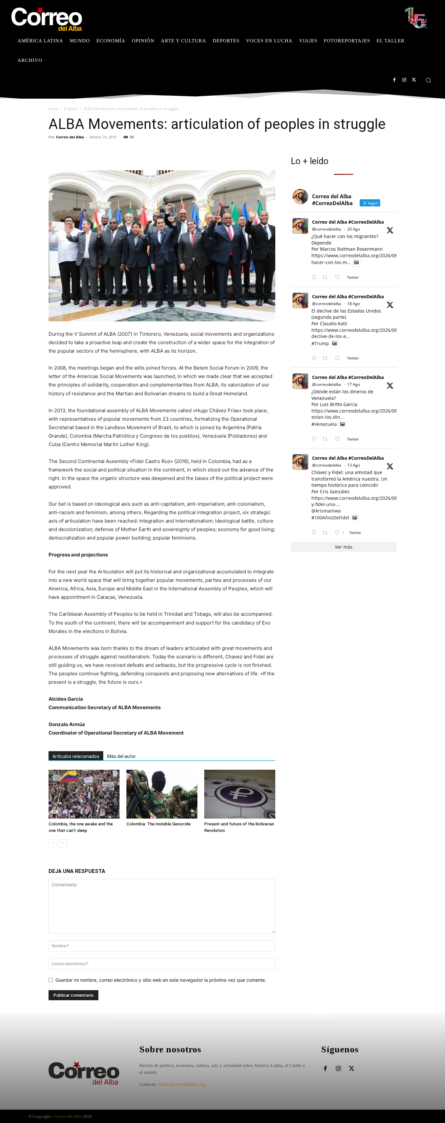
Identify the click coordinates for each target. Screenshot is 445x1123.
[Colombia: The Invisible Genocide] (161, 794)
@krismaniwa (326, 511)
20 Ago (353, 229)
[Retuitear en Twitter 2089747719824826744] (327, 358)
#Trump (320, 343)
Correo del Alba (70, 136)
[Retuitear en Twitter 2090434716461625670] (327, 278)
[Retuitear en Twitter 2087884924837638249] (327, 533)
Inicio (53, 108)
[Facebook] (394, 80)
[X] (414, 80)
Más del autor (121, 756)
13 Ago (353, 465)
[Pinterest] (85, 151)
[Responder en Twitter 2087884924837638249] (315, 533)
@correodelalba (326, 229)
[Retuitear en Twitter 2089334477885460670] (327, 439)
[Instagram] (404, 80)
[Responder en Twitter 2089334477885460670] (315, 439)
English (70, 108)
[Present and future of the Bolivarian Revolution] (239, 794)
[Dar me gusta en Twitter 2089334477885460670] (339, 439)
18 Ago (353, 303)
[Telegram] (115, 151)
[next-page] (63, 843)
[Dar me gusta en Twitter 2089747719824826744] (339, 358)
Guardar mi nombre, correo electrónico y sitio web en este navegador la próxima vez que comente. (160, 980)
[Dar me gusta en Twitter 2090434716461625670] (339, 278)
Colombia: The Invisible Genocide (158, 823)
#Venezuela (324, 424)
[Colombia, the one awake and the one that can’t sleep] (84, 794)
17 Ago (353, 384)
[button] (428, 80)
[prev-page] (53, 843)
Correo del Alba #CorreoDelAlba (348, 222)
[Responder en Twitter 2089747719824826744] (315, 358)
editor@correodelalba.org (182, 1084)
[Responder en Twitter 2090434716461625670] (315, 278)
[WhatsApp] (100, 151)
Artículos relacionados (75, 756)
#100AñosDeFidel (330, 518)
